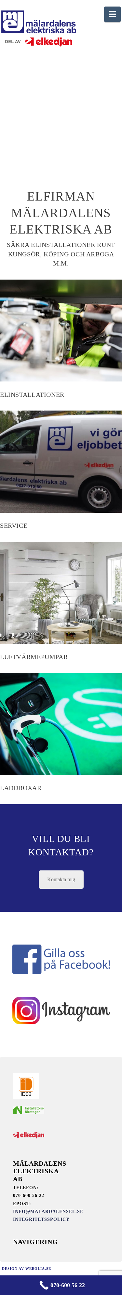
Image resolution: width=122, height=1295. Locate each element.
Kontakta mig (61, 879)
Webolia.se (38, 1269)
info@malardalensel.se (48, 1211)
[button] (112, 14)
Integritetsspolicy (41, 1219)
